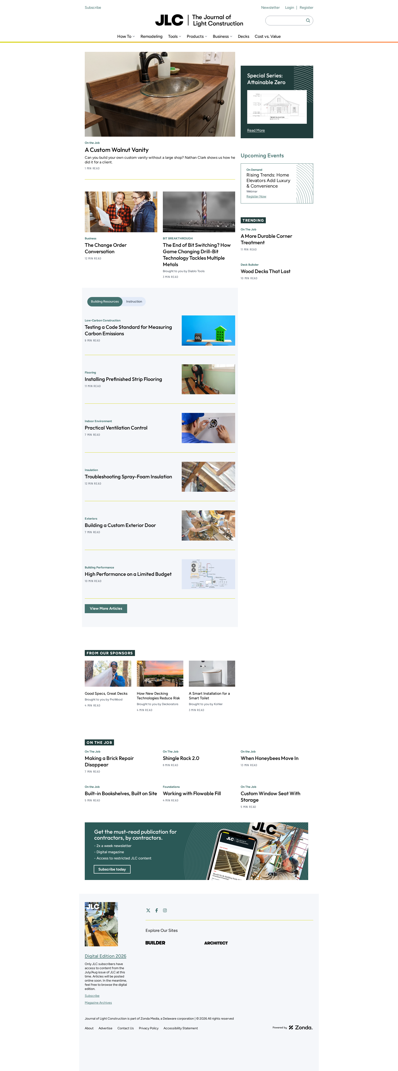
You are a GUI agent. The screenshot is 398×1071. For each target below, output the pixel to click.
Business (221, 36)
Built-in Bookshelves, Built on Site (121, 793)
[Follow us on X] (148, 910)
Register (306, 7)
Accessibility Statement (181, 1028)
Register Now (256, 196)
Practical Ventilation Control (116, 427)
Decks (243, 36)
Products (195, 36)
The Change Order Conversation (106, 248)
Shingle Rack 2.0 (181, 758)
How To (124, 36)
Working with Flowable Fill (192, 793)
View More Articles (106, 608)
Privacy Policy (148, 1028)
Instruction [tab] (134, 301)
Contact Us (125, 1028)
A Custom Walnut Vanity (117, 149)
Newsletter (270, 7)
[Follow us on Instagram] (165, 910)
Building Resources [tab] (105, 301)
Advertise (105, 1028)
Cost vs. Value (268, 36)
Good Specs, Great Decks (106, 693)
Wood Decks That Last (265, 271)
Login (289, 7)
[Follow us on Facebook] (156, 910)
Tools (173, 36)
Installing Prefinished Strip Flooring (123, 379)
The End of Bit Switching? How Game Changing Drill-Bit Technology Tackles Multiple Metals (197, 255)
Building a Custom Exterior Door (120, 525)
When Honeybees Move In (269, 758)
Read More (256, 130)
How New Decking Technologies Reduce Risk (158, 695)
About (89, 1028)
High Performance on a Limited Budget (128, 574)
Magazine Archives (98, 1003)
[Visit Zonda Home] (292, 1027)
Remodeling (151, 36)
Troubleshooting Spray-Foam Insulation (128, 476)
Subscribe (93, 7)
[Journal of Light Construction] (199, 20)
